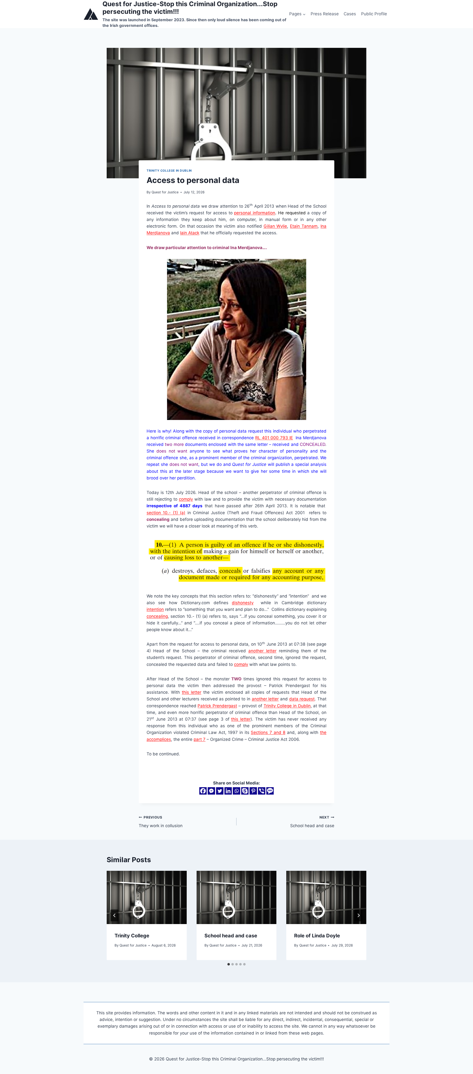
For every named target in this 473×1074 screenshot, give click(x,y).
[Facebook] (203, 791)
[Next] (358, 915)
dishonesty (242, 602)
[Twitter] (219, 791)
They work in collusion (161, 821)
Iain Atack (189, 232)
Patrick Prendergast (217, 705)
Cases (350, 13)
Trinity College (132, 936)
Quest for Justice (165, 192)
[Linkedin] (228, 791)
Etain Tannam (304, 226)
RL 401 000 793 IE (274, 437)
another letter (262, 650)
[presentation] (147, 897)
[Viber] (261, 791)
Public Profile (374, 13)
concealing (157, 616)
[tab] (228, 964)
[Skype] (245, 791)
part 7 (199, 739)
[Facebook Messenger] (211, 791)
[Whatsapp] (236, 791)
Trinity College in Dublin (169, 170)
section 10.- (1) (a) (166, 512)
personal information (254, 212)
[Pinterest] (253, 791)
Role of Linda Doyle (317, 936)
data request (302, 698)
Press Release (325, 13)
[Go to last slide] (114, 915)
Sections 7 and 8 (268, 732)
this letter (191, 692)
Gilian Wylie (275, 226)
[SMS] (270, 791)
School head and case (312, 821)
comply (186, 499)
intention (155, 609)
